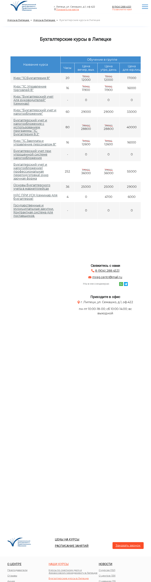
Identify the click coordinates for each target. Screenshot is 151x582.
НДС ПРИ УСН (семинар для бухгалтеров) (35, 196)
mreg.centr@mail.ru (107, 277)
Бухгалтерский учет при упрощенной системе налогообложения (32, 154)
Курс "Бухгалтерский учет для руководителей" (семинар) (33, 100)
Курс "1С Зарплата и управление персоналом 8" (34, 142)
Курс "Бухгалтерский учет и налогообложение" (34, 111)
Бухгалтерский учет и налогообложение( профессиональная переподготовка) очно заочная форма (30, 171)
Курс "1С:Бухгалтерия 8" (31, 78)
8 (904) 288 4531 (121, 6)
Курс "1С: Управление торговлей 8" (29, 88)
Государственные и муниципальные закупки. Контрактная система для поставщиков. (33, 211)
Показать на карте (67, 9)
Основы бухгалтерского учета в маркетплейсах (31, 186)
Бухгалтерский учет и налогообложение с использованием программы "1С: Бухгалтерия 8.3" (30, 127)
